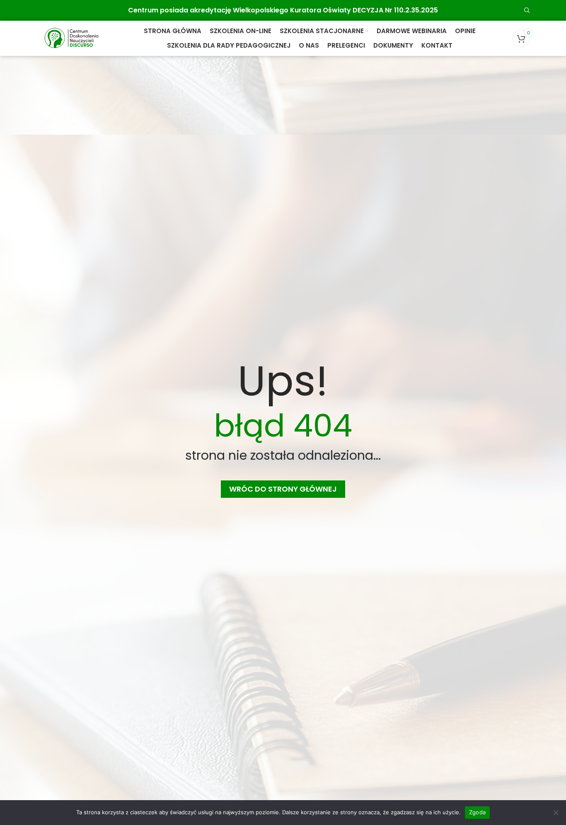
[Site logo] (71, 38)
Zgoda (477, 812)
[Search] (527, 10)
